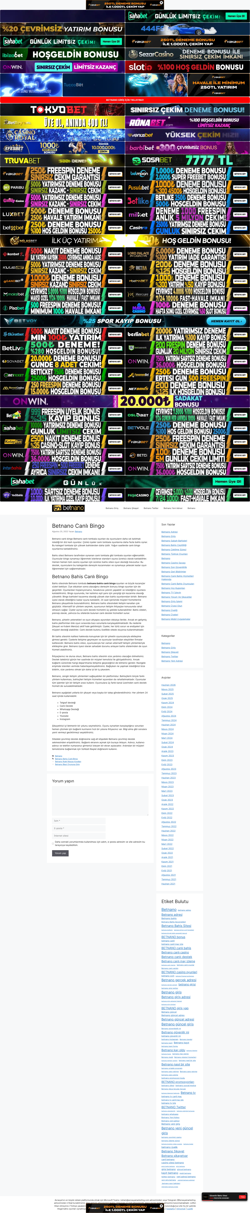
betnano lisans (166, 1054)
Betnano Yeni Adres (170, 1117)
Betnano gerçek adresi (178, 980)
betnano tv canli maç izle (172, 1100)
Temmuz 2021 (168, 879)
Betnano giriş (171, 992)
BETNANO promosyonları (177, 1081)
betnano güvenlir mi (171, 1036)
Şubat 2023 (167, 795)
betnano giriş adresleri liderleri (171, 1001)
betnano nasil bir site (187, 1060)
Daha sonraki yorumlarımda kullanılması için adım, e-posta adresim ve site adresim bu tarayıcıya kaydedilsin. (100, 844)
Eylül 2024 (166, 711)
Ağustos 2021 (168, 875)
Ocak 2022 (167, 853)
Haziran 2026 (168, 685)
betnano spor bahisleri (170, 1183)
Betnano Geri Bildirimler (173, 571)
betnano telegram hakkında (170, 1093)
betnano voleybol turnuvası (186, 1111)
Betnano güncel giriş (177, 1024)
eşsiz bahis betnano (168, 1166)
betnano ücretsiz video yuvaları (171, 1144)
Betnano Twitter (151, 508)
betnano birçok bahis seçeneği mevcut (174, 933)
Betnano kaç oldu (173, 1050)
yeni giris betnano (168, 1180)
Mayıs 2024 (167, 729)
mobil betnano (185, 1173)
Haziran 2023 (168, 777)
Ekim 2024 (167, 707)
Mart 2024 (167, 738)
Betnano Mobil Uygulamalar (175, 619)
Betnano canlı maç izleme (178, 961)
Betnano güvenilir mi (175, 1032)
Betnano (191, 508)
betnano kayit (167, 1043)
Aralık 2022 (167, 804)
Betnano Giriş (112, 508)
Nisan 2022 (167, 839)
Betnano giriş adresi (175, 997)
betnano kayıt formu (169, 1046)
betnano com (167, 976)
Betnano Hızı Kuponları (173, 588)
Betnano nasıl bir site (175, 1064)
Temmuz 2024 (169, 720)
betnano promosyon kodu (173, 1078)
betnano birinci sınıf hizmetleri (184, 930)
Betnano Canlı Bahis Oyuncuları (177, 583)
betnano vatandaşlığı (168, 1111)
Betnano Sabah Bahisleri (174, 540)
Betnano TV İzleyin (171, 592)
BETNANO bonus (173, 937)
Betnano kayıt (181, 1042)
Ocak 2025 (167, 698)
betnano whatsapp (169, 1114)
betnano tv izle (168, 1103)
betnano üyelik (169, 1147)
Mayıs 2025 (167, 689)
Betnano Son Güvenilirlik (174, 567)
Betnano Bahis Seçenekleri (173, 922)
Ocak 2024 (167, 747)
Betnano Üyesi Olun (171, 606)
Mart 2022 (166, 844)
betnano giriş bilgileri (168, 1004)
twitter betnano (168, 1177)
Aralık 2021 (167, 857)
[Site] (62, 173)
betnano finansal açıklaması (185, 976)
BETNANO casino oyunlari (179, 972)
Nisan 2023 (167, 786)
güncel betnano (184, 1169)
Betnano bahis (169, 918)
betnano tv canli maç (171, 1096)
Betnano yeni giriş (170, 1124)
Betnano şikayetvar (174, 1155)
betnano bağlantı (167, 930)
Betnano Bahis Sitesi (176, 926)
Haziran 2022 (168, 831)
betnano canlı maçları (168, 965)
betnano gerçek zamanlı (169, 985)
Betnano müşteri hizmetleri (185, 1057)
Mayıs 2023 (167, 782)
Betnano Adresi (169, 532)
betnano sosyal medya (186, 1085)
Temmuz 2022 (168, 826)
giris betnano (180, 1166)
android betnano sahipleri (186, 1180)
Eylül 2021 (166, 870)
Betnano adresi (171, 914)
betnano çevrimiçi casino (171, 1137)
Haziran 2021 (168, 884)
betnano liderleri (191, 1050)
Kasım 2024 (167, 702)
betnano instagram (169, 1039)
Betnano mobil (167, 1057)
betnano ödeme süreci (170, 1141)
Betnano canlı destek (176, 957)
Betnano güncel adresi (177, 1019)
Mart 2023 (167, 791)
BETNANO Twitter (173, 1107)
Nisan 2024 (167, 733)
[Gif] (125, 241)
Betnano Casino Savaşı (173, 563)
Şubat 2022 (167, 848)
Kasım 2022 (167, 808)
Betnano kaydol (186, 1039)
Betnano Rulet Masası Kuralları (68, 761)
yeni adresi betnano (186, 1176)
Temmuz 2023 (169, 773)
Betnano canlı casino (175, 952)
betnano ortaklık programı (171, 1068)
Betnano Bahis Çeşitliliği (173, 545)
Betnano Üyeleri (169, 614)
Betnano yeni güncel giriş (177, 1130)
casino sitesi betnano (172, 1162)
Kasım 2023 (167, 755)
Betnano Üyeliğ (169, 610)
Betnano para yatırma (188, 1071)
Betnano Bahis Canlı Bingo (66, 759)
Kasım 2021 (167, 861)
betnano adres (184, 910)
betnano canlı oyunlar (185, 965)
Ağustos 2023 (168, 769)
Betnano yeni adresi (170, 1121)
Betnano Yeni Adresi (173, 508)
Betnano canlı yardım (169, 968)
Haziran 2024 (168, 724)
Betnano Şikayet (131, 508)
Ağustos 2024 (168, 716)
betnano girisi (187, 984)
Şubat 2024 (167, 742)
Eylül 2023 (166, 764)
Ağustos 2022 (168, 822)
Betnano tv (188, 1092)
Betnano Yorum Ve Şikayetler (176, 597)
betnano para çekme (169, 1075)
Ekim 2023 (167, 760)
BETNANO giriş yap (175, 1008)
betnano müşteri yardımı (169, 1060)
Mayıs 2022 (167, 835)
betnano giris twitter (169, 988)
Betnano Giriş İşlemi (171, 601)
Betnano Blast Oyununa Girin (67, 764)
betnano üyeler (188, 1144)
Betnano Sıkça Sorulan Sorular (173, 1089)
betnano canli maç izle (172, 944)
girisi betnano (168, 1169)
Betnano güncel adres (173, 1015)
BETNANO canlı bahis (176, 948)
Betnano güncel (169, 1012)
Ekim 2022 (166, 813)
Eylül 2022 (166, 817)
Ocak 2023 (167, 800)
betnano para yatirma (170, 1071)
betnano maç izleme (180, 1054)
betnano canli (168, 941)
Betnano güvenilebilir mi (171, 1028)
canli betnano (168, 1159)
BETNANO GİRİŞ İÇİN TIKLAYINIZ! (125, 100)
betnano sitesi (167, 1085)
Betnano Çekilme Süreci (173, 549)
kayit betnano (169, 1173)
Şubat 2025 (167, 694)
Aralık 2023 (167, 751)
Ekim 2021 (166, 866)
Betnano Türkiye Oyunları (174, 554)
